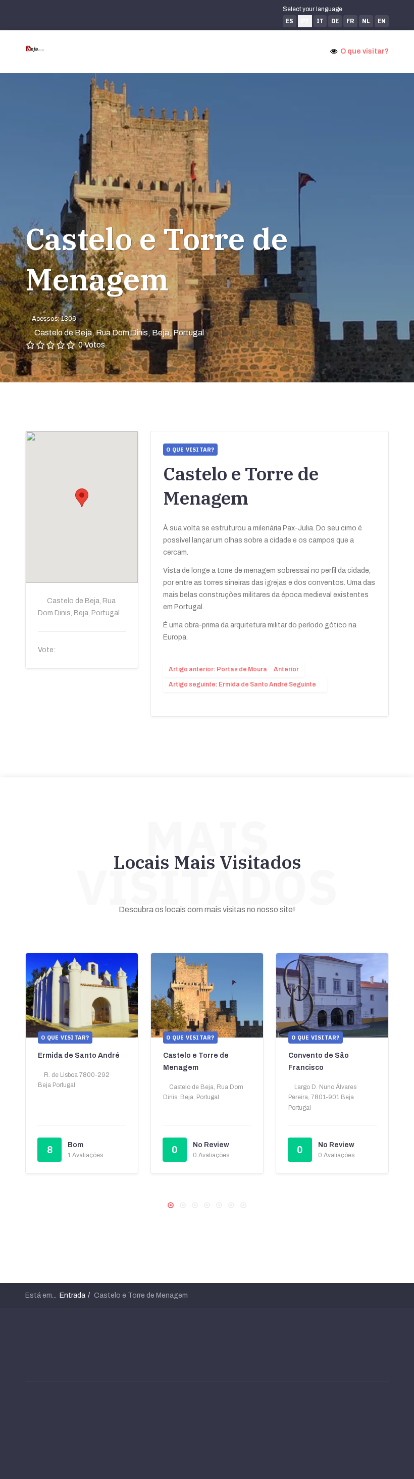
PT (305, 21)
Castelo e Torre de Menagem (156, 259)
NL (366, 21)
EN (382, 21)
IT (320, 21)
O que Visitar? (65, 1037)
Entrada (72, 1295)
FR (350, 21)
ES (289, 21)
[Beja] (34, 48)
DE (335, 21)
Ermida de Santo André (79, 1055)
